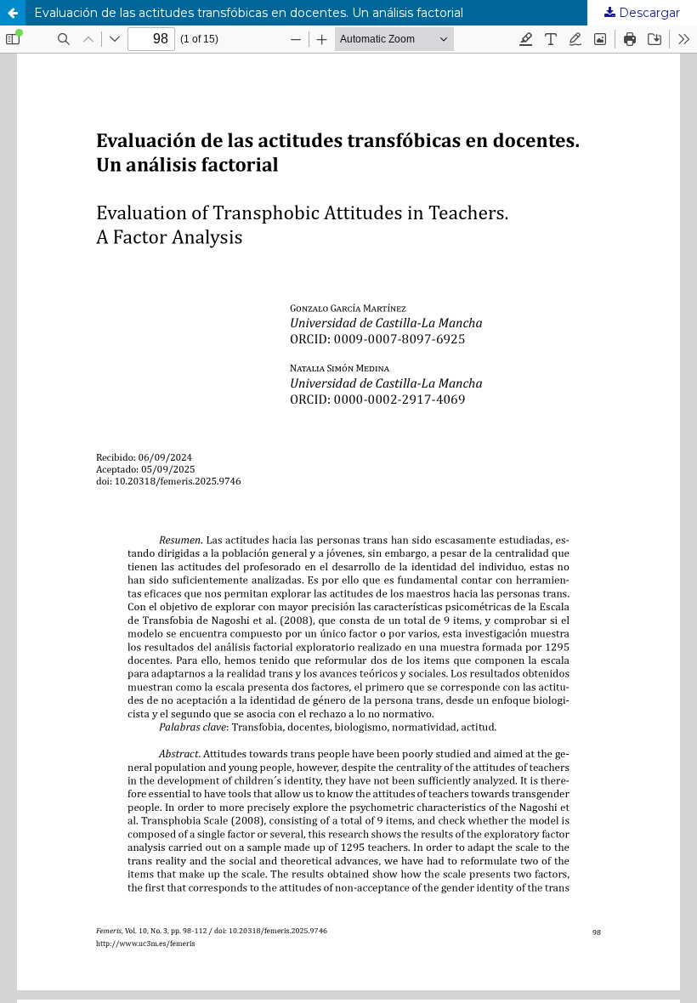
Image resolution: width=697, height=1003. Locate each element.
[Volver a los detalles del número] (13, 13)
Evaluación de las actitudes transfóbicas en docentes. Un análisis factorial (248, 12)
